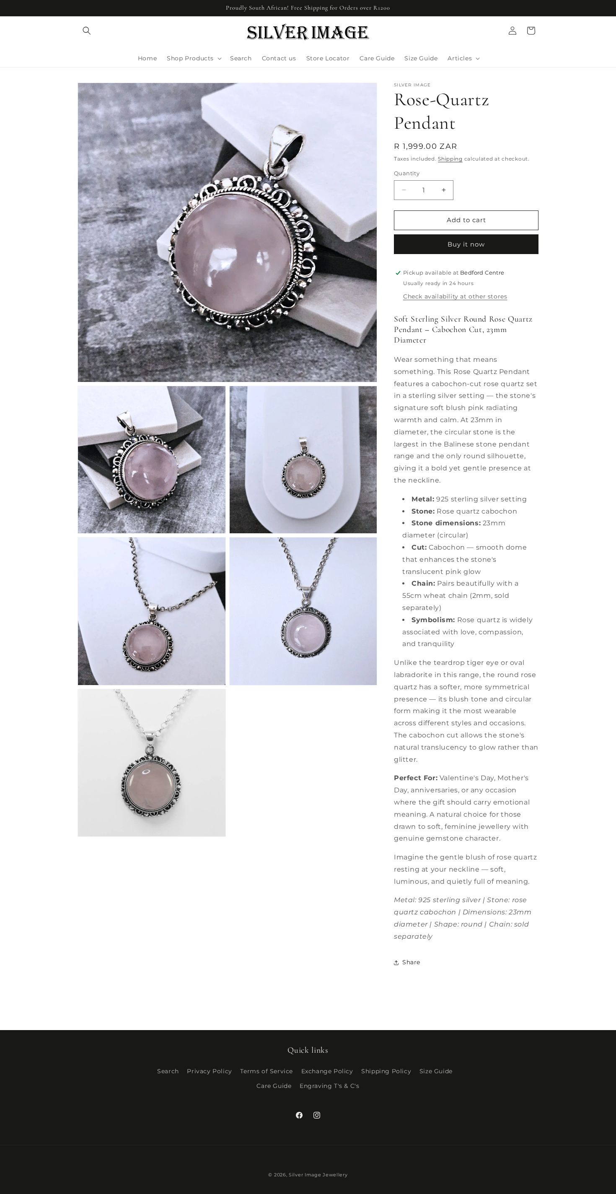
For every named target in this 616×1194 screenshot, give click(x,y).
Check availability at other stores (455, 296)
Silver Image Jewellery (318, 1175)
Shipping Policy (386, 1071)
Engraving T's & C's (329, 1086)
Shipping (450, 159)
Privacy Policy (209, 1071)
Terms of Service (266, 1071)
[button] (87, 30)
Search (168, 1071)
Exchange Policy (327, 1071)
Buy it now (466, 244)
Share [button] (411, 962)
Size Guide (436, 1071)
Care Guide (273, 1086)
